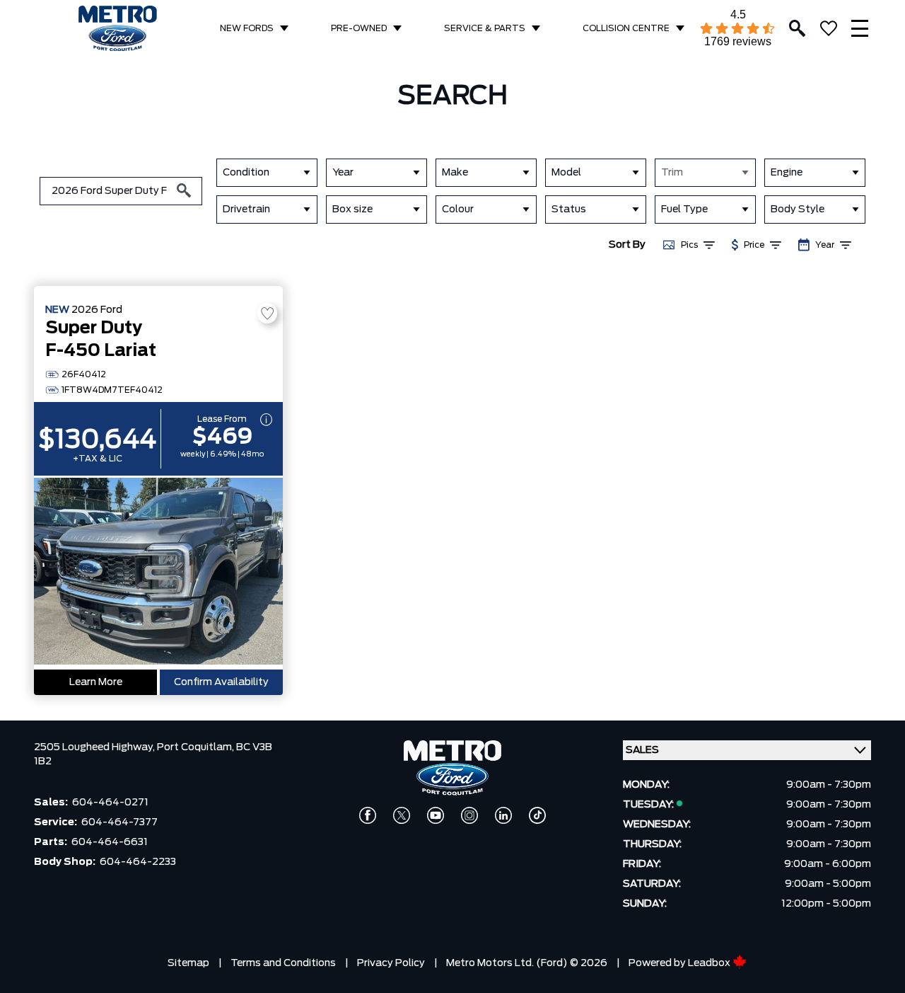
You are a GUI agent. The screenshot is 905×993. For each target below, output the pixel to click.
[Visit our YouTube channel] (435, 815)
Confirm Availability (221, 682)
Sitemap (188, 963)
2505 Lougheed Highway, (95, 747)
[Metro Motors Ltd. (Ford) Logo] (118, 29)
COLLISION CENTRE (626, 28)
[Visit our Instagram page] (469, 815)
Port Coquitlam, (196, 747)
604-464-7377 (119, 822)
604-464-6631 (109, 842)
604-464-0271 (110, 803)
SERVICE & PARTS (484, 28)
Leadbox (710, 963)
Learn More (95, 682)
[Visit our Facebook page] (367, 815)
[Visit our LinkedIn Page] (503, 815)
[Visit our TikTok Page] (537, 815)
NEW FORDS (247, 28)
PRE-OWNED (359, 28)
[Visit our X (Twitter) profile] (401, 815)
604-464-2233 (138, 862)
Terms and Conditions (283, 963)
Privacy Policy (391, 963)
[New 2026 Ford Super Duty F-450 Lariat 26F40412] (158, 573)
